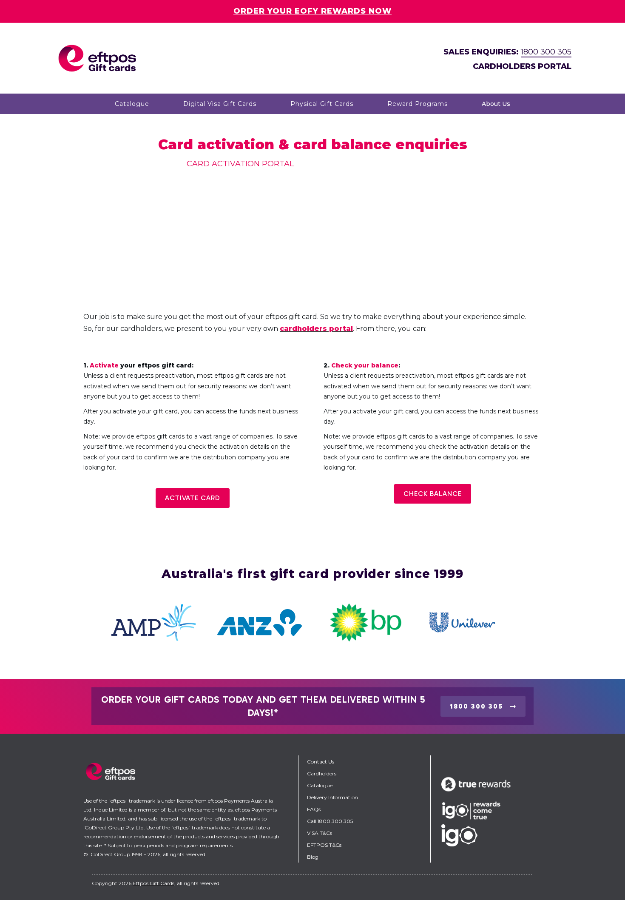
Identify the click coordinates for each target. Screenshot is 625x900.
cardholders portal (316, 329)
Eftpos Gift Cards (153, 883)
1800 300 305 (546, 52)
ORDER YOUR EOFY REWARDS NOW (312, 11)
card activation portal (240, 163)
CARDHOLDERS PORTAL (522, 66)
